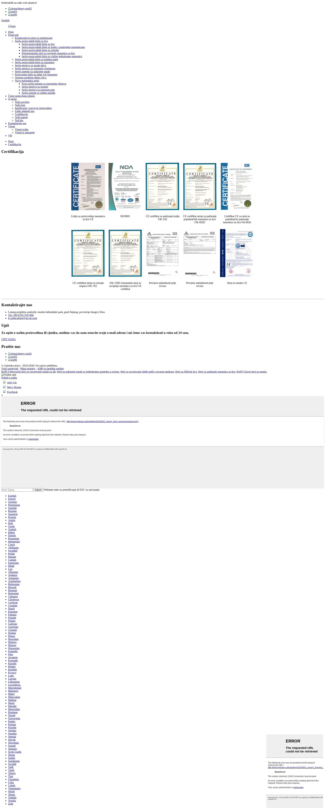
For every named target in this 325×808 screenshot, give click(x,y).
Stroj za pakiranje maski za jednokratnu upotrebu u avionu (88, 371)
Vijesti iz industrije (25, 132)
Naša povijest (22, 102)
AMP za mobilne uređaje (50, 368)
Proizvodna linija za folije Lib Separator (36, 74)
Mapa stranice (27, 368)
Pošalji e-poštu (9, 377)
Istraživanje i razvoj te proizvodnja (33, 108)
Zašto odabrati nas (24, 111)
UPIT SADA (8, 339)
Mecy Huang (14, 387)
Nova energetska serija (27, 80)
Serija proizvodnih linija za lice (31, 41)
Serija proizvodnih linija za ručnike (40, 50)
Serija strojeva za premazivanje (38, 89)
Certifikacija (21, 114)
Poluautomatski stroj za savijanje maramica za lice (48, 53)
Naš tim (19, 120)
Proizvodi (13, 35)
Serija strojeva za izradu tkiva (30, 65)
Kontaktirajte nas (17, 123)
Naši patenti (21, 117)
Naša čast (20, 105)
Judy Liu (12, 382)
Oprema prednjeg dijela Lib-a (30, 77)
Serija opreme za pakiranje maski (32, 71)
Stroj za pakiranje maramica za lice (216, 371)
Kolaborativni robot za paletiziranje (33, 38)
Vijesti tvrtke (21, 129)
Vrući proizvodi (9, 368)
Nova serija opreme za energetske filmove (44, 83)
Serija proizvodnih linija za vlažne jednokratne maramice (52, 56)
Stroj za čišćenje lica (186, 371)
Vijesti (11, 126)
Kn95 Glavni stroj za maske (251, 371)
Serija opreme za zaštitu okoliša (38, 92)
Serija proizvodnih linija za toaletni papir (36, 59)
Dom (11, 31)
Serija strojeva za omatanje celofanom (35, 68)
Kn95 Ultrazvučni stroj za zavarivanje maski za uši (28, 371)
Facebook (12, 392)
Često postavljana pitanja (21, 96)
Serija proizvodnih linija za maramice (35, 62)
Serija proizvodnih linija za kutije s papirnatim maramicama (53, 47)
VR (10, 135)
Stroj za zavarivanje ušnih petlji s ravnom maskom (147, 371)
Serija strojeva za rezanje (35, 86)
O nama (12, 99)
